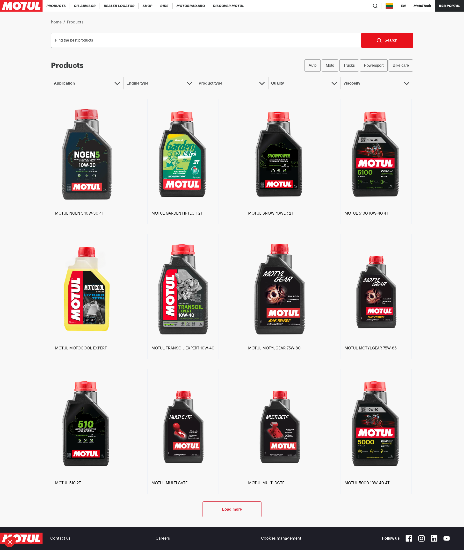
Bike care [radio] (401, 65)
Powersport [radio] (374, 65)
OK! (81, 526)
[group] (358, 65)
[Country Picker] (389, 6)
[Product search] (375, 5)
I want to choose (30, 526)
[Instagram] (421, 538)
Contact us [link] (60, 538)
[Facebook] (409, 538)
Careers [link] (163, 538)
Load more (232, 509)
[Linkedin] (434, 538)
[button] (10, 542)
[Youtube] (446, 538)
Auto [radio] (313, 65)
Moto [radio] (330, 65)
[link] (147, 6)
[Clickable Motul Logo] (21, 6)
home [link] (56, 22)
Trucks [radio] (349, 65)
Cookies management (281, 538)
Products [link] (75, 22)
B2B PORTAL (449, 5)
